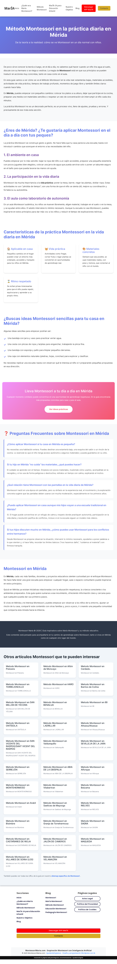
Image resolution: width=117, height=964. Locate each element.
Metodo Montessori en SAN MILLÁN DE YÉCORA (20, 703)
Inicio (16, 8)
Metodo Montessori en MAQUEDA (92, 840)
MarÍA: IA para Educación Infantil (55, 8)
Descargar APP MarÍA (88, 8)
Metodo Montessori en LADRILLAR (55, 724)
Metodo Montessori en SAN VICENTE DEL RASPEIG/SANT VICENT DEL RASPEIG (20, 745)
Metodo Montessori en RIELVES (92, 804)
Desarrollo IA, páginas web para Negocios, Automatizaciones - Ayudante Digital (58, 958)
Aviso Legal (87, 898)
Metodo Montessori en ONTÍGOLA (17, 724)
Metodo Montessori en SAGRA (92, 822)
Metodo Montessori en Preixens (17, 667)
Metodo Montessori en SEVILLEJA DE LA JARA (93, 742)
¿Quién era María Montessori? (26, 8)
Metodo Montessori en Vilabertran (55, 786)
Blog (77, 8)
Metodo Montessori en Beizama (92, 786)
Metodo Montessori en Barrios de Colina (92, 685)
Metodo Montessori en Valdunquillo (55, 742)
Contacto (104, 8)
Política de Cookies (87, 909)
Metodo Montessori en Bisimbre (17, 822)
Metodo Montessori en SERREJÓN (17, 768)
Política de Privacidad (87, 904)
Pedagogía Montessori (56, 912)
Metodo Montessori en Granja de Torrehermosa (55, 822)
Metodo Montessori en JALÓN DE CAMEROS (55, 840)
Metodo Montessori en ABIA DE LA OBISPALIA (57, 768)
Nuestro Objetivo (69, 8)
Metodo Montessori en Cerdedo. (92, 667)
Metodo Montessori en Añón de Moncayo (58, 667)
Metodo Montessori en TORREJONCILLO (17, 685)
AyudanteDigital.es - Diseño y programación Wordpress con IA (70, 953)
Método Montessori (42, 8)
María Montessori (53, 901)
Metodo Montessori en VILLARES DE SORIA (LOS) (19, 858)
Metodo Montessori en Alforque (92, 768)
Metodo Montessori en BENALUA (55, 703)
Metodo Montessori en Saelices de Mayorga (55, 804)
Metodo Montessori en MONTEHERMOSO (17, 786)
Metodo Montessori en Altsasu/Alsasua (92, 724)
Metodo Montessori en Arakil (21, 803)
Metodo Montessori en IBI (94, 702)
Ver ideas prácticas (58, 409)
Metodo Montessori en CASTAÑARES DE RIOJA (18, 840)
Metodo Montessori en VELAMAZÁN (55, 858)
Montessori (50, 897)
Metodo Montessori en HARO (58, 684)
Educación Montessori (55, 908)
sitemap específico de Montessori (65, 876)
